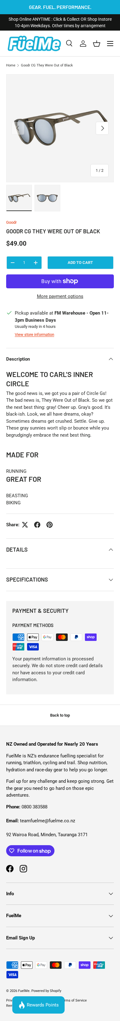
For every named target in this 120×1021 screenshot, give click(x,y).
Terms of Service (74, 1000)
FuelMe (24, 991)
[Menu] (110, 43)
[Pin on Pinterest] (49, 525)
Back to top (60, 715)
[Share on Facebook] (37, 525)
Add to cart (80, 262)
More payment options (60, 296)
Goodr (11, 222)
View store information (34, 334)
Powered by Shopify (46, 991)
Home (10, 65)
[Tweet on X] (25, 525)
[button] (96, 43)
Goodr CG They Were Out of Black (47, 65)
